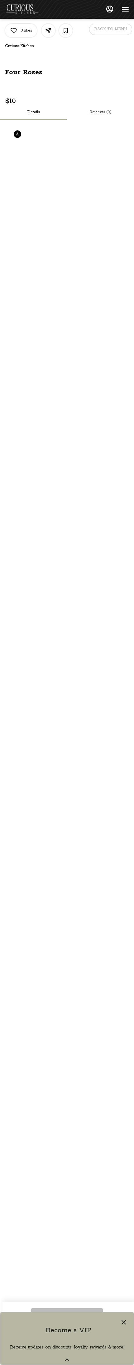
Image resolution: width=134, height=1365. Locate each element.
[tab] (33, 112)
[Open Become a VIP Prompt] (67, 1359)
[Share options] (48, 30)
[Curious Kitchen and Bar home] (33, 9)
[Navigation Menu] (125, 9)
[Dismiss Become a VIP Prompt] (123, 1322)
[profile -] (109, 9)
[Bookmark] (66, 30)
